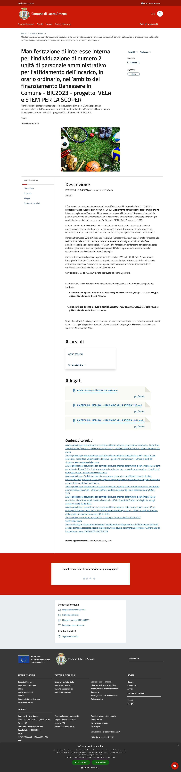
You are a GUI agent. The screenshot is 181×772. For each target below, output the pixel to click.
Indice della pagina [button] (31, 180)
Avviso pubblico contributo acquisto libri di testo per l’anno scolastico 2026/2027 (102, 517)
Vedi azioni (144, 52)
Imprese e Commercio (64, 685)
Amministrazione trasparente (103, 716)
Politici (21, 695)
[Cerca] (160, 14)
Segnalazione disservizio (65, 719)
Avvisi (40, 33)
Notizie (130, 681)
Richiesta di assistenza (64, 726)
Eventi (130, 700)
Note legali (95, 726)
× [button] (178, 745)
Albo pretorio (96, 719)
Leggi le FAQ (60, 722)
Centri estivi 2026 (73, 521)
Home (23, 33)
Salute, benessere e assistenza (104, 695)
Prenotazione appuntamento (67, 716)
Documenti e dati (25, 702)
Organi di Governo (26, 681)
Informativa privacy (99, 722)
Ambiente (95, 692)
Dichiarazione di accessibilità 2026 (105, 731)
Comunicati (132, 685)
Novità (32, 33)
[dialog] (90, 757)
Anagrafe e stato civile (64, 681)
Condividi (131, 52)
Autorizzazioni (97, 699)
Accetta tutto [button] (81, 762)
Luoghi (130, 703)
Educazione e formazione (101, 681)
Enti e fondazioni (25, 692)
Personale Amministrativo (29, 699)
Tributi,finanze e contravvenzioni (105, 688)
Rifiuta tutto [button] (100, 762)
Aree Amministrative (27, 685)
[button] (90, 768)
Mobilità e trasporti (63, 692)
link (114, 757)
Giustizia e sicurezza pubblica (103, 685)
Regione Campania (26, 3)
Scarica (141, 396)
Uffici (20, 688)
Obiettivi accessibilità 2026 (102, 737)
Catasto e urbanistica (64, 688)
